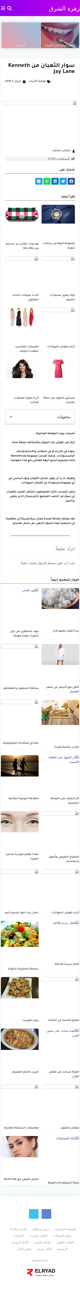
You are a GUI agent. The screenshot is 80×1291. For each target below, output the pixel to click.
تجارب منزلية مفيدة (66, 747)
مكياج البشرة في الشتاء (63, 1020)
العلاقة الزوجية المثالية (24, 798)
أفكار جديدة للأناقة (67, 964)
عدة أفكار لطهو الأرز (66, 631)
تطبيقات (38, 1275)
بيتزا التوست (30, 1020)
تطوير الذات (24, 1249)
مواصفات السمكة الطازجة (21, 1128)
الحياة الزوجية (19, 1242)
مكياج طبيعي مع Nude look (21, 1179)
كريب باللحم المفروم (25, 1072)
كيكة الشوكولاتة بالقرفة (63, 1183)
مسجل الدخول (47, 563)
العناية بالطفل (65, 1242)
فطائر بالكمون (69, 1128)
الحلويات (18, 1235)
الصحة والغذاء (18, 1229)
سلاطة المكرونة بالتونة (23, 969)
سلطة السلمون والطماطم (21, 688)
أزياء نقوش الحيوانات (61, 346)
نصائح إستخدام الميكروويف (20, 743)
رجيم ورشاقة (41, 1229)
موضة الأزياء (37, 81)
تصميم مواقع (48, 1275)
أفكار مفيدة (44, 1249)
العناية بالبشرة (38, 1235)
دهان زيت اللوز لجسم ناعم (22, 912)
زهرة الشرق (64, 8)
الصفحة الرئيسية (65, 1229)
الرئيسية (62, 1249)
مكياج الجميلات (62, 1235)
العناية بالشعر (42, 1242)
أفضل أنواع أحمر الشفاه (60, 45)
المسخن (21, 45)
